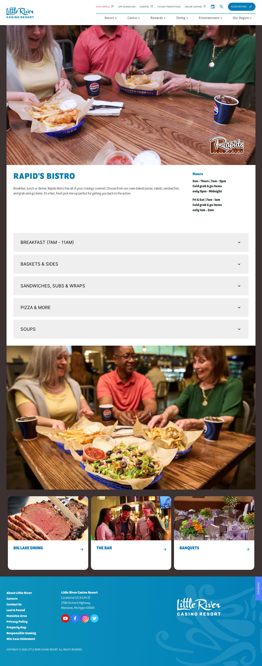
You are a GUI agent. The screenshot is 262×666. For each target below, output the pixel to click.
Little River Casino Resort (42, 649)
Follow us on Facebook (75, 618)
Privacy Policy (17, 621)
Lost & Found (16, 610)
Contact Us (14, 604)
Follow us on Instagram (85, 618)
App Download (127, 7)
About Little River (19, 593)
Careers (144, 7)
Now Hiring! (103, 7)
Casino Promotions (168, 7)
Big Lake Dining (28, 548)
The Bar (104, 548)
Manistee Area (17, 616)
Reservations (239, 7)
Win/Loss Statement (21, 639)
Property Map (16, 627)
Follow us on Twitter (94, 618)
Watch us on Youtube (65, 618)
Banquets (189, 548)
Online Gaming (193, 7)
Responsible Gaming (21, 633)
